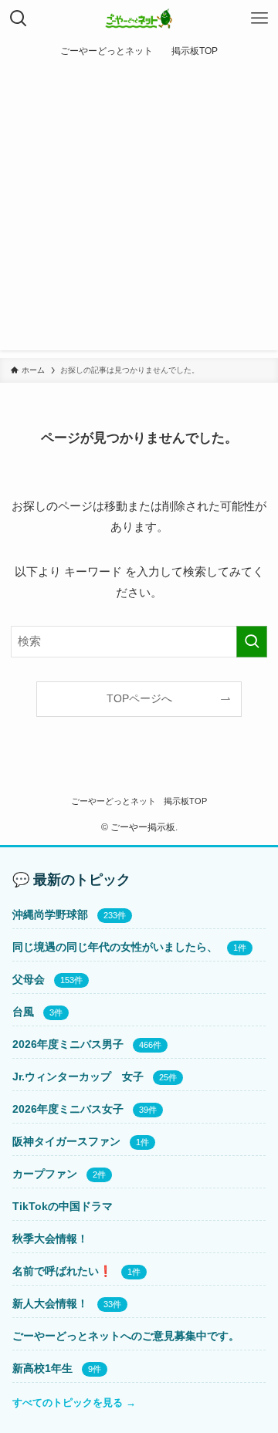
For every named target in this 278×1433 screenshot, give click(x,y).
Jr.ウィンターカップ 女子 (78, 1076)
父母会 (28, 979)
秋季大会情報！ (50, 1238)
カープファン (44, 1174)
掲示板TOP (185, 801)
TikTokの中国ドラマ (62, 1206)
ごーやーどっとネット (113, 801)
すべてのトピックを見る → (74, 1402)
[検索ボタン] (18, 18)
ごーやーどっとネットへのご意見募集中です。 (125, 1336)
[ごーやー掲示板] (139, 18)
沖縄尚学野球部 (50, 914)
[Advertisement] (139, 211)
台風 (23, 1011)
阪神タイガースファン (66, 1141)
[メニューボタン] (259, 18)
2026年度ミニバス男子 (68, 1044)
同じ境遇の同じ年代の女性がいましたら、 (115, 947)
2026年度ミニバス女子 (68, 1109)
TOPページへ (139, 699)
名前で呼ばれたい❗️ (62, 1271)
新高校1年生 (42, 1368)
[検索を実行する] (251, 641)
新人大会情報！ (50, 1303)
